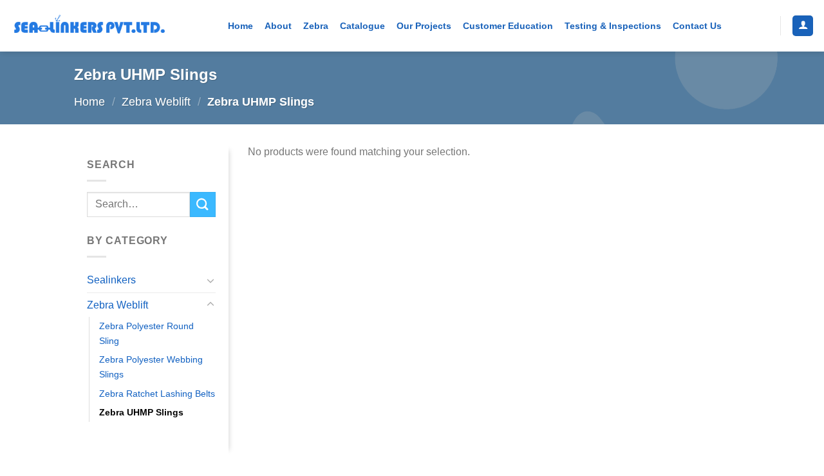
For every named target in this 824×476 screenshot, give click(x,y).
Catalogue (362, 26)
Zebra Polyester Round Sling (146, 333)
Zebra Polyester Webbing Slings (151, 366)
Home (240, 26)
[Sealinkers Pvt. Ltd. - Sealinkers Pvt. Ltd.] (89, 26)
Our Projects (424, 26)
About (278, 26)
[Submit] (203, 204)
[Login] (802, 26)
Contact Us (697, 26)
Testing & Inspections (613, 26)
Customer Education (508, 26)
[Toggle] (210, 280)
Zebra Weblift (156, 101)
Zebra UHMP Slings (141, 412)
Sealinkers (111, 279)
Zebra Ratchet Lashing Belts (157, 393)
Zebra (315, 26)
